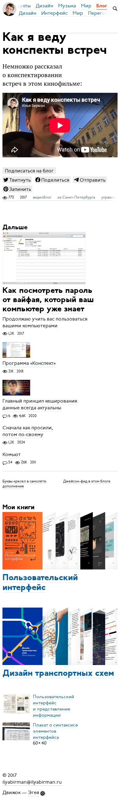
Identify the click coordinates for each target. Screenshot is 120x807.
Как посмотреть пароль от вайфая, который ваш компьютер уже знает (48, 300)
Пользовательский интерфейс (40, 583)
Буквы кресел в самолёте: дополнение (24, 484)
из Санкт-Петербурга (76, 197)
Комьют (11, 454)
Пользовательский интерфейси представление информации (53, 705)
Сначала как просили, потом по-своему (27, 431)
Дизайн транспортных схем (58, 673)
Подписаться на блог (29, 170)
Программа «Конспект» (29, 363)
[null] (17, 179)
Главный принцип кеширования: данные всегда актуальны (40, 404)
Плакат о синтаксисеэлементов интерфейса (55, 731)
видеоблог (42, 197)
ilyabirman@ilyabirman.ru (32, 782)
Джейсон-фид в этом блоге (86, 481)
